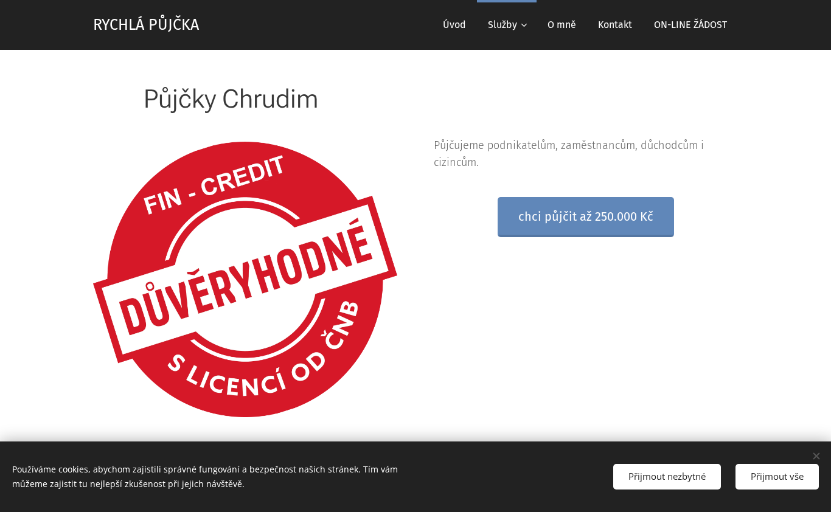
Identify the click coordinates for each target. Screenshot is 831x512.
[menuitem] (454, 25)
